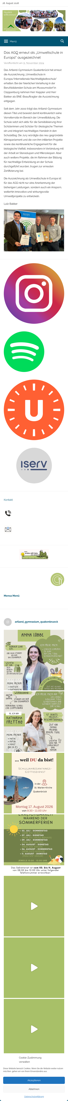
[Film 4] (34, 967)
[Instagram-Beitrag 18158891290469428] (34, 844)
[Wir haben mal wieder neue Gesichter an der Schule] (34, 721)
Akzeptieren (34, 1080)
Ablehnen (34, 1089)
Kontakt (8, 499)
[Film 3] (34, 1029)
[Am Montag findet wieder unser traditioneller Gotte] (34, 783)
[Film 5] (34, 906)
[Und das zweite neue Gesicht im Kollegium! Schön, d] (34, 660)
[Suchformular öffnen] (62, 41)
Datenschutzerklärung (34, 1096)
